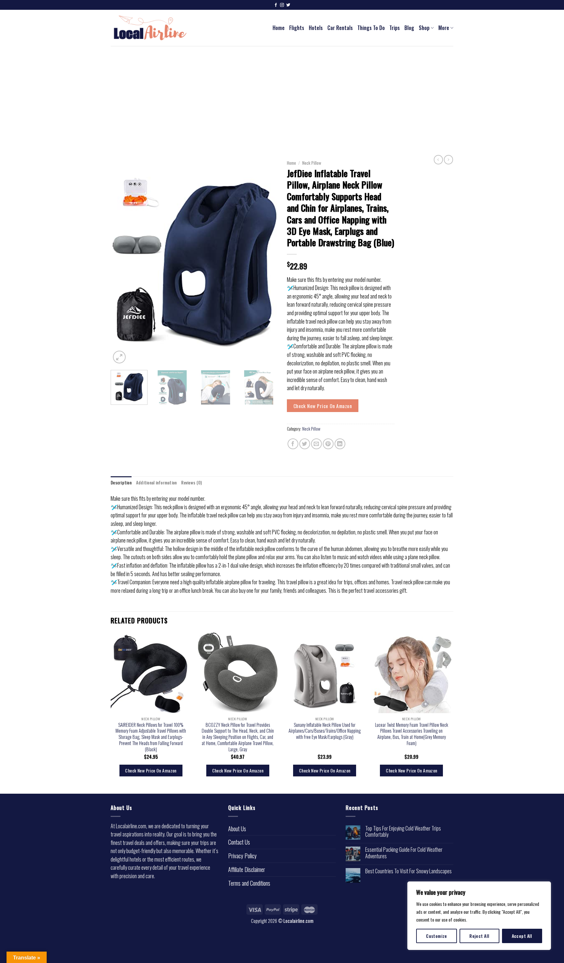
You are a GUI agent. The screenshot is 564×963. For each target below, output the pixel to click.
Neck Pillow (311, 163)
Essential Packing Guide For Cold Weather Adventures (404, 853)
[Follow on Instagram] (282, 5)
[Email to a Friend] (316, 443)
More (443, 28)
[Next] (266, 261)
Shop (424, 28)
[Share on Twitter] (304, 443)
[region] (479, 915)
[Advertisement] (282, 95)
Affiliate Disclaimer (246, 869)
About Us (237, 828)
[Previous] (122, 261)
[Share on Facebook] (293, 443)
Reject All (479, 935)
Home (279, 28)
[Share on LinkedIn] (340, 443)
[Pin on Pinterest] (328, 443)
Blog (409, 28)
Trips (394, 28)
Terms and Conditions (249, 883)
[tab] (121, 482)
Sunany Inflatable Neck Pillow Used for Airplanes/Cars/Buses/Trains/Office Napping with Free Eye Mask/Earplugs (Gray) (325, 731)
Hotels (316, 28)
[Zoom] (119, 357)
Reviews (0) (191, 483)
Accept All (522, 935)
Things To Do (371, 28)
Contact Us (239, 842)
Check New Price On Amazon (322, 405)
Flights (296, 28)
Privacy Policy (242, 855)
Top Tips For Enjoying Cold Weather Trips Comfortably (403, 831)
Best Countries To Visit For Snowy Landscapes (408, 871)
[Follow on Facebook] (276, 5)
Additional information (156, 483)
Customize (436, 935)
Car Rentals (340, 28)
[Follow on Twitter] (288, 5)
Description (121, 483)
